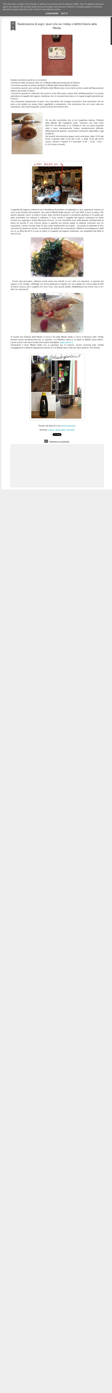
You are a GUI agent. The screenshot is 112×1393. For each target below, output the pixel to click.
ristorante (71, 429)
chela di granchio (68, 425)
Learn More (51, 13)
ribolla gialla (60, 429)
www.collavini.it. (66, 342)
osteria (51, 429)
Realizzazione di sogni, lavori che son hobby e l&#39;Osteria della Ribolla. (57, 26)
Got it (64, 13)
